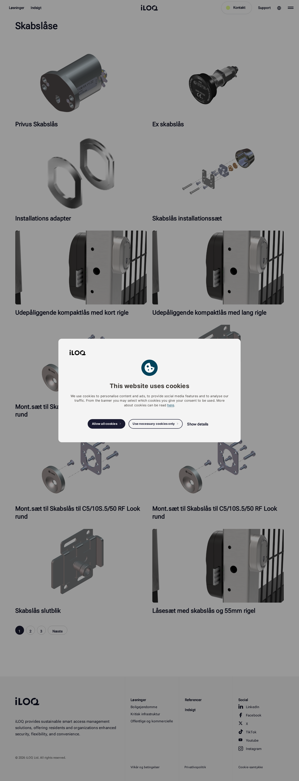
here (170, 405)
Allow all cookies (104, 424)
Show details (197, 424)
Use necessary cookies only (154, 424)
